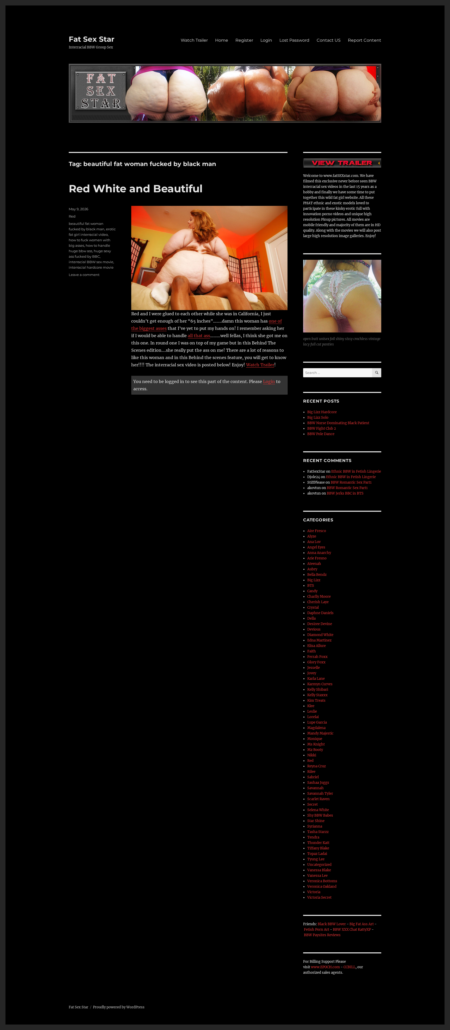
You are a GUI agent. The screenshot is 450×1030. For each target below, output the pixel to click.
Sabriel (313, 777)
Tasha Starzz (318, 832)
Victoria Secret (319, 897)
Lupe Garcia (317, 722)
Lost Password (294, 40)
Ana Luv (314, 542)
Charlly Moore (319, 596)
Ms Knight (316, 744)
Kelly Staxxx (317, 695)
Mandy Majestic (320, 733)
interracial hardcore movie (91, 267)
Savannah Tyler (320, 793)
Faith (311, 651)
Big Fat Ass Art (361, 924)
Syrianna (314, 826)
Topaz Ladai (317, 854)
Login (266, 40)
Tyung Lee (315, 859)
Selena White (318, 810)
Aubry (312, 569)
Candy (312, 591)
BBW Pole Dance (320, 434)
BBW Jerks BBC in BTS (345, 493)
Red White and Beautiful (136, 188)
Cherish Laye (318, 602)
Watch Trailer (194, 40)
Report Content (364, 40)
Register (244, 40)
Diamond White (320, 635)
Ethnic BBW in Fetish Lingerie (356, 471)
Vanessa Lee (317, 875)
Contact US (329, 40)
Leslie (312, 711)
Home (221, 40)
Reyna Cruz (316, 766)
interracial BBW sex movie (91, 262)
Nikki (311, 755)
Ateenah (314, 564)
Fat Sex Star (91, 39)
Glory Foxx (316, 662)
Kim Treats (316, 700)
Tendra (313, 837)
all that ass (199, 335)
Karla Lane (316, 678)
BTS (310, 585)
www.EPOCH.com (325, 967)
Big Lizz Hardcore (322, 412)
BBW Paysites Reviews (322, 935)
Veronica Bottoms (322, 881)
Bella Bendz (317, 574)
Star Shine (315, 821)
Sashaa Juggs (318, 782)
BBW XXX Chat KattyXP (352, 929)
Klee (310, 706)
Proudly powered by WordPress (119, 1007)
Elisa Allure (316, 646)
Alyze (311, 536)
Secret (312, 804)
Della (311, 618)
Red (72, 216)
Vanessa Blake (319, 870)
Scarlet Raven (318, 799)
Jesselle (313, 667)
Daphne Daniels (320, 613)
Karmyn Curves (320, 684)
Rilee (311, 771)
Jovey (311, 673)
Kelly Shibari (317, 689)
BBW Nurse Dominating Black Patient (338, 423)
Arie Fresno (317, 558)
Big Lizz (313, 580)
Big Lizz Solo (317, 417)
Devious (314, 629)
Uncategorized (319, 864)
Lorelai (313, 717)
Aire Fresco (316, 531)
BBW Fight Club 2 (321, 428)
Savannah (315, 788)
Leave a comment (84, 275)
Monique (314, 739)
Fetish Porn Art (316, 929)
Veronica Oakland (321, 886)
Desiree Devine (319, 624)
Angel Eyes (316, 547)
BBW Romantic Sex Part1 (351, 482)
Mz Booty (315, 750)
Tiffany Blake (318, 848)
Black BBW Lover (332, 924)
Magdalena (316, 728)
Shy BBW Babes (320, 815)
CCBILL (349, 967)
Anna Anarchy (319, 553)
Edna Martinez (319, 640)
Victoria (313, 892)
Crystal (313, 607)
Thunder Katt (318, 843)
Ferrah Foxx (317, 657)
